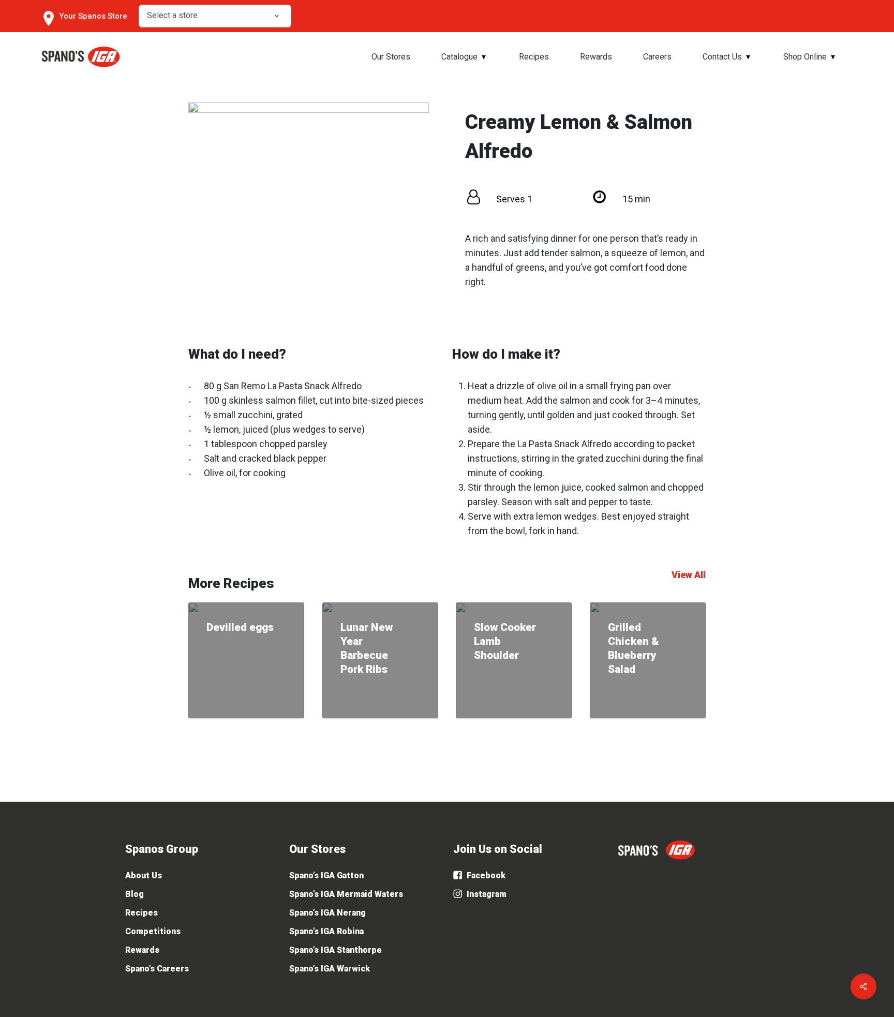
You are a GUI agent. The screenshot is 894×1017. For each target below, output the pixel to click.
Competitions (153, 931)
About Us (143, 875)
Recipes (141, 913)
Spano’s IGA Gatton (326, 875)
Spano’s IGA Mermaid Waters (346, 894)
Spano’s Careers (157, 969)
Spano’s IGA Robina (326, 931)
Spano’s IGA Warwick (329, 969)
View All (689, 574)
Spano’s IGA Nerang (327, 913)
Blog (134, 894)
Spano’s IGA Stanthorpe (335, 950)
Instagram (485, 894)
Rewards (142, 950)
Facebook (485, 875)
